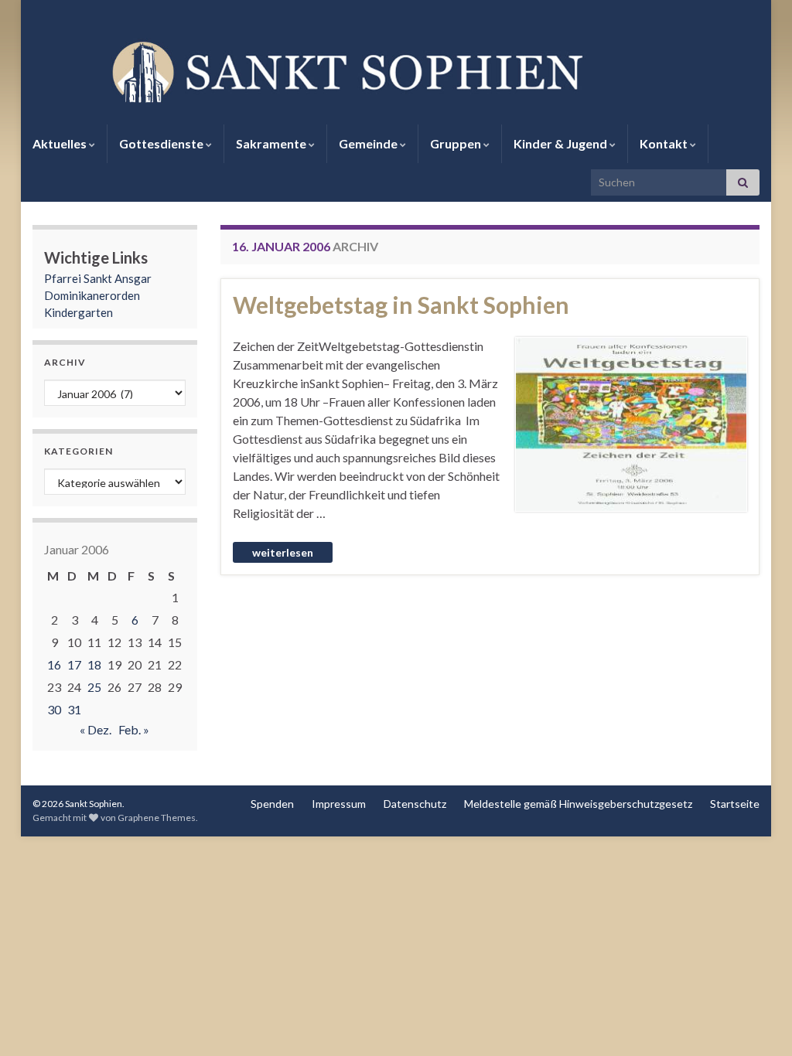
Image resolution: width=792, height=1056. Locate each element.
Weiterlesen (283, 552)
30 (54, 709)
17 (74, 664)
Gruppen (456, 143)
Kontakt (665, 143)
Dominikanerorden (92, 295)
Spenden (272, 803)
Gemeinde (369, 143)
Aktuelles (60, 143)
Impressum (339, 803)
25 (94, 687)
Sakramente (272, 143)
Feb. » (133, 729)
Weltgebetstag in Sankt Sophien (401, 305)
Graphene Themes (157, 817)
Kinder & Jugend (561, 143)
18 (94, 664)
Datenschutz (415, 803)
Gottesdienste (162, 143)
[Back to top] (757, 1021)
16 (54, 664)
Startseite (735, 803)
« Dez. (95, 729)
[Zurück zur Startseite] (396, 70)
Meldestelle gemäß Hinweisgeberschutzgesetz (578, 803)
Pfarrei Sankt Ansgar (98, 278)
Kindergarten (78, 312)
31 (74, 709)
